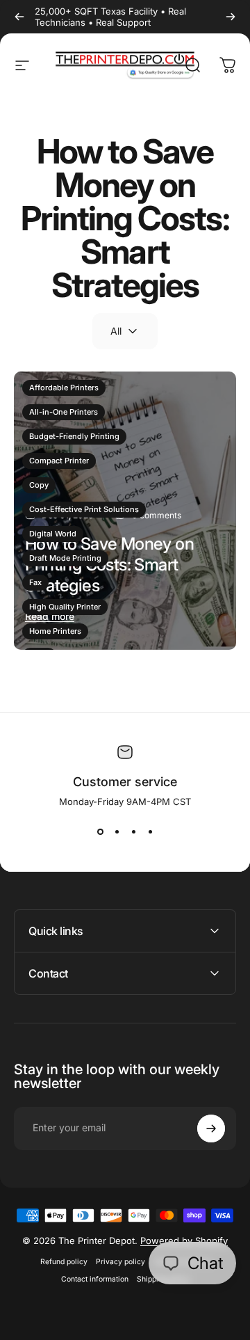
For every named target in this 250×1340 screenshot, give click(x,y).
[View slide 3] (133, 832)
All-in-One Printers (63, 412)
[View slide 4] (150, 832)
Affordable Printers (64, 387)
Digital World (52, 534)
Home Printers (55, 631)
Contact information (94, 1279)
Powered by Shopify (184, 1240)
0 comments (156, 515)
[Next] (230, 16)
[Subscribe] (211, 1128)
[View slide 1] (100, 832)
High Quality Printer (65, 607)
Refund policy (64, 1261)
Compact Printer (59, 460)
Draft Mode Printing (65, 558)
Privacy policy (120, 1261)
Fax (35, 582)
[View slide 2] (116, 832)
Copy (39, 485)
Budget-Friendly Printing (74, 436)
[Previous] (19, 16)
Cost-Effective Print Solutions (84, 509)
